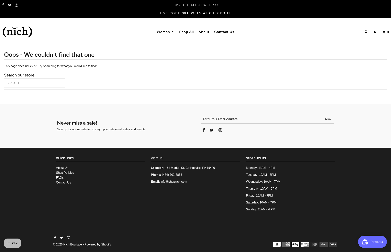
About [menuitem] (204, 32)
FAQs (60, 177)
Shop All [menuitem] (186, 32)
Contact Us (63, 182)
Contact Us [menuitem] (224, 32)
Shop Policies (65, 172)
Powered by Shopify (98, 244)
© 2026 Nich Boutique (68, 244)
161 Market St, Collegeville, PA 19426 (190, 167)
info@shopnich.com (174, 181)
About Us (62, 167)
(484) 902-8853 (172, 174)
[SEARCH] (365, 31)
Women (163, 32)
